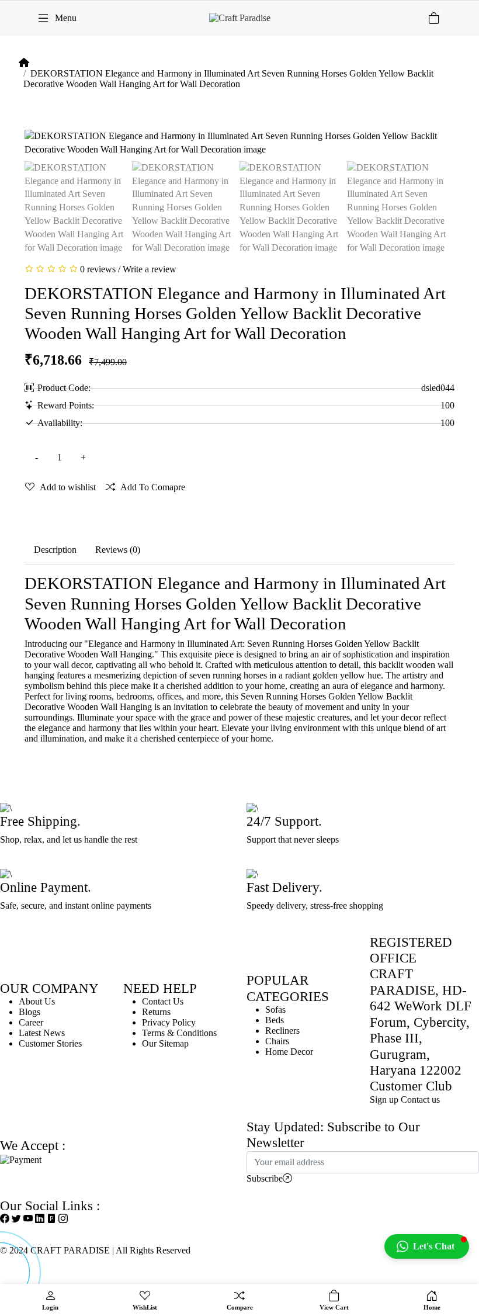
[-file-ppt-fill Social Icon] (51, 1219)
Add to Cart (189, 457)
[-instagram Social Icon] (63, 1219)
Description (55, 550)
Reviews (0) (117, 550)
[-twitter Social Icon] (16, 1219)
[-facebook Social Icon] (4, 1219)
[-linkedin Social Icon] (39, 1219)
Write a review (149, 269)
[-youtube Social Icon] (28, 1219)
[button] (426, 1246)
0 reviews (98, 269)
